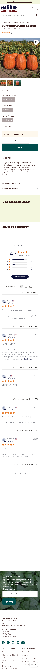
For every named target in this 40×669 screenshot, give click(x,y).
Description (6, 158)
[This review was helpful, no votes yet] (32, 326)
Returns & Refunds (29, 658)
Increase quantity (25, 141)
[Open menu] (37, 8)
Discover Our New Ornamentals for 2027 (19, 2)
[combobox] (17, 15)
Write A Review (20, 276)
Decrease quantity (6, 141)
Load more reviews (20, 473)
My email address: (9, 589)
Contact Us (25, 664)
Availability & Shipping (11, 183)
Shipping (25, 655)
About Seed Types (8, 127)
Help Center (26, 652)
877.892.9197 (9, 623)
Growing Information (10, 188)
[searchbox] (10, 286)
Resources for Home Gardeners (9, 661)
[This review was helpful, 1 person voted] (32, 367)
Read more (5, 174)
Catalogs (5, 652)
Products (7, 22)
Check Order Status (29, 661)
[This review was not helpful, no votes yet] (36, 326)
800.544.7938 (11, 621)
